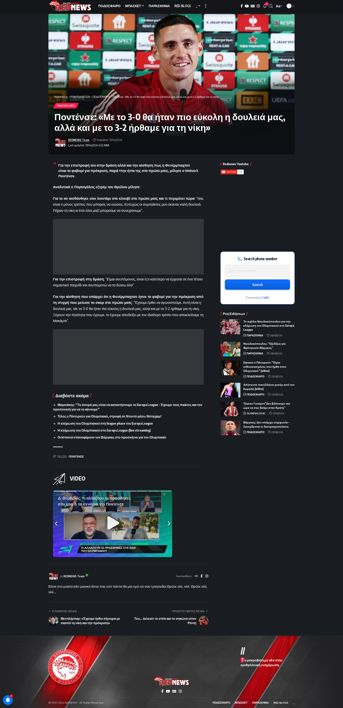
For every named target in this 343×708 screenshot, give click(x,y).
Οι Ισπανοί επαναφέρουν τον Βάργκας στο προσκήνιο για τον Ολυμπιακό (112, 437)
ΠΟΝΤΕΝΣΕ (76, 456)
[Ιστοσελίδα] (196, 576)
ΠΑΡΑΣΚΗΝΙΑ (255, 335)
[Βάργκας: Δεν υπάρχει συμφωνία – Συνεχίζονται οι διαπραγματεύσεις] (230, 427)
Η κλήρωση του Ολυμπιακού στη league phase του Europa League (105, 423)
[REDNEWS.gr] (70, 6)
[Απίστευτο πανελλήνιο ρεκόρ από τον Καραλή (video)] (230, 390)
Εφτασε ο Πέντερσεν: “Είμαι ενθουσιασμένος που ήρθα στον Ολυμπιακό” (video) (264, 367)
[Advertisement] (128, 246)
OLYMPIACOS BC (256, 413)
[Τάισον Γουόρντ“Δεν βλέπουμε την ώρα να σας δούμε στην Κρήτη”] (230, 409)
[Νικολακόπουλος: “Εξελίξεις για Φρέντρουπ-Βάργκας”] (230, 349)
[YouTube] (247, 6)
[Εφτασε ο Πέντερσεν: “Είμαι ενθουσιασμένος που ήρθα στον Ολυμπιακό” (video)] (230, 368)
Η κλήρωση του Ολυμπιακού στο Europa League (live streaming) (104, 430)
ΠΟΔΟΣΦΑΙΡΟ (66, 105)
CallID (265, 297)
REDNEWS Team (78, 140)
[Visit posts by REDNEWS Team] (60, 143)
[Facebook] (242, 6)
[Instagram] (258, 6)
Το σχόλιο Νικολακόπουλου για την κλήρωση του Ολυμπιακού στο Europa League (268, 325)
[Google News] (253, 6)
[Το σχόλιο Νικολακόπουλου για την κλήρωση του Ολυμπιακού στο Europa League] (230, 326)
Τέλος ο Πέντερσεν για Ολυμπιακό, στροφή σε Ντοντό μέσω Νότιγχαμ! (109, 416)
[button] (205, 6)
